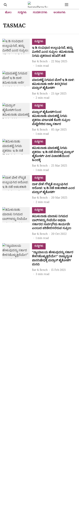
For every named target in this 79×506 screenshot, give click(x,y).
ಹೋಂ (8, 12)
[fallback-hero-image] (17, 53)
